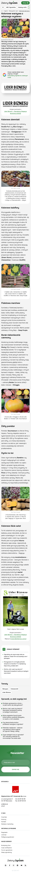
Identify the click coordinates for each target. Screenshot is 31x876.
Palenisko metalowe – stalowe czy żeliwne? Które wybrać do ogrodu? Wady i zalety (12, 729)
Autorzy (3, 819)
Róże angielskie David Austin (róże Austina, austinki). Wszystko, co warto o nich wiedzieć (14, 717)
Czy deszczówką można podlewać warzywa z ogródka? (13, 723)
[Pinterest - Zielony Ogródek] (17, 865)
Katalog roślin (22, 7)
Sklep (24, 3)
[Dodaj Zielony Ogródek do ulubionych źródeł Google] (5, 865)
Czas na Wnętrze (6, 848)
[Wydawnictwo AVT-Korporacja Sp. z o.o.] (15, 789)
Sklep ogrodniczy (6, 852)
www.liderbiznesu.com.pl (18, 639)
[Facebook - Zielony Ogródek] (9, 865)
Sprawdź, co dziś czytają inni (14, 699)
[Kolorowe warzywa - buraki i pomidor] (15, 401)
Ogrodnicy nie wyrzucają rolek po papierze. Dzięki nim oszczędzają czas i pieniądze (15, 656)
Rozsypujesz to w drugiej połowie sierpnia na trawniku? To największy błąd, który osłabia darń (15, 664)
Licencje (3, 835)
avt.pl (3, 806)
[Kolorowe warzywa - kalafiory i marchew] (15, 276)
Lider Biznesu (6, 692)
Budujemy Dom (6, 845)
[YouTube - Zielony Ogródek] (21, 865)
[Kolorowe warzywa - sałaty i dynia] (15, 498)
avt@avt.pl (4, 804)
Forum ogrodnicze (6, 850)
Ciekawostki (14, 689)
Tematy (4, 684)
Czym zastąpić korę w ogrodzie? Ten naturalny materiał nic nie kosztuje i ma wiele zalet (13, 736)
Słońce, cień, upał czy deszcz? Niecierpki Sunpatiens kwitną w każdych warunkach (16, 671)
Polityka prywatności (7, 837)
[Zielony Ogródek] (15, 860)
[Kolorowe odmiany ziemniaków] (15, 179)
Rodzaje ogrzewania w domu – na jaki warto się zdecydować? (13, 704)
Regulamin (4, 832)
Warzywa (5, 689)
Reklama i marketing (7, 824)
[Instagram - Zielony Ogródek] (13, 865)
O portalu (4, 817)
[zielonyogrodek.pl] (2, 11)
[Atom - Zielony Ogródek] (25, 865)
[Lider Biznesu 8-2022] (15, 608)
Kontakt (3, 822)
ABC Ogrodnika (11, 7)
